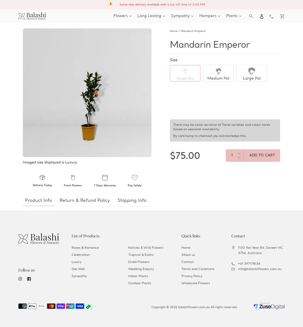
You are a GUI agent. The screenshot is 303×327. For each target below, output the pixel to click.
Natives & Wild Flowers (146, 247)
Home (173, 31)
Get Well (78, 269)
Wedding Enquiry (141, 269)
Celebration (81, 254)
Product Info (38, 201)
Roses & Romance (85, 247)
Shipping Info (132, 201)
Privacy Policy (191, 276)
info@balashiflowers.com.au (259, 269)
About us (188, 254)
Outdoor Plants (139, 283)
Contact (187, 262)
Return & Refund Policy (85, 201)
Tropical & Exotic (141, 254)
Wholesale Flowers (195, 283)
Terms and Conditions (197, 269)
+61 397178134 (249, 263)
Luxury (76, 262)
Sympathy (79, 276)
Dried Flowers (139, 262)
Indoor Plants (138, 276)
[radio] (185, 73)
